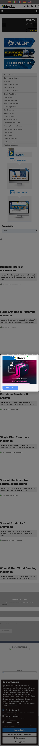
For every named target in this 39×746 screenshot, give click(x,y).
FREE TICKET (10, 388)
